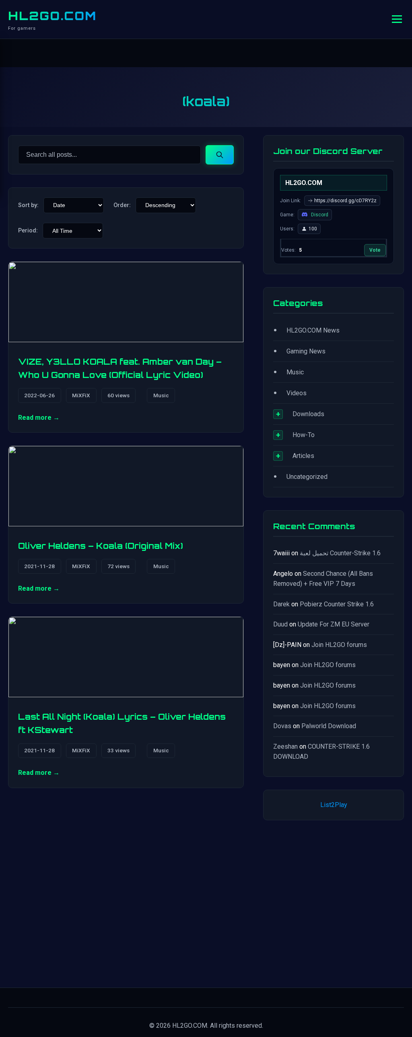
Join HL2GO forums (339, 645)
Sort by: (28, 205)
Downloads (308, 414)
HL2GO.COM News (313, 330)
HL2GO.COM (52, 15)
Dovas (282, 726)
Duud (280, 624)
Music (161, 395)
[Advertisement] (333, 902)
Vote (375, 250)
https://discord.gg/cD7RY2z (345, 200)
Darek (281, 604)
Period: (28, 230)
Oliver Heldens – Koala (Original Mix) (100, 545)
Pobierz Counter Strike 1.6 (337, 604)
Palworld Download (328, 726)
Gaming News (305, 351)
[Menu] (397, 19)
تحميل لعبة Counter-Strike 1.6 (340, 553)
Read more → (39, 417)
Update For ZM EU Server (333, 624)
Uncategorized (307, 477)
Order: (122, 205)
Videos (296, 393)
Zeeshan (285, 746)
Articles (303, 456)
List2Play (333, 805)
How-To (304, 435)
